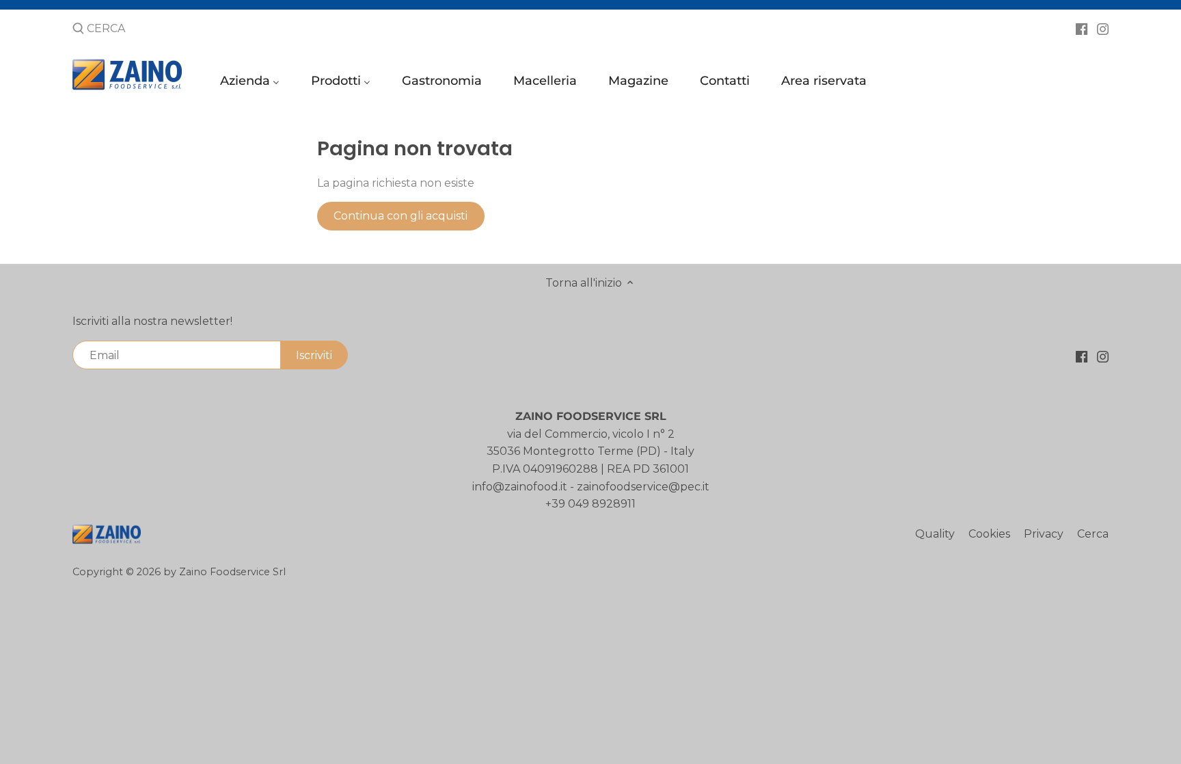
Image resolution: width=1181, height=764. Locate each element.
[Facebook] (1081, 28)
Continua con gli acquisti (400, 215)
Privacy (1043, 533)
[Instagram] (1103, 28)
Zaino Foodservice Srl (232, 572)
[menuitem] (251, 83)
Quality (935, 533)
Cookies (989, 533)
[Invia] (78, 29)
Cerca (1093, 533)
